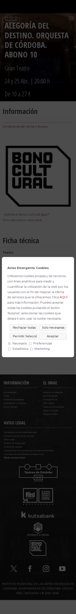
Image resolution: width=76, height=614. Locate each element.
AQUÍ (64, 297)
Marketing (42, 349)
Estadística (20, 349)
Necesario (20, 343)
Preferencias (42, 343)
